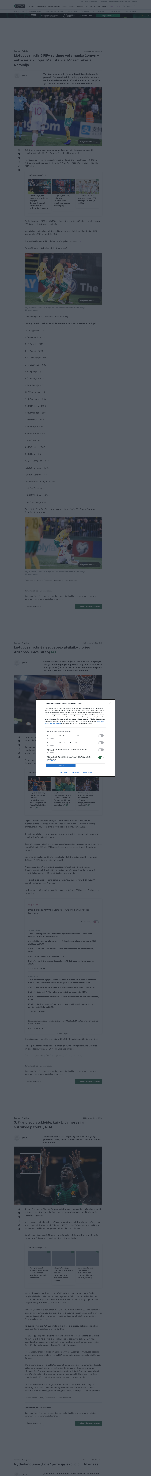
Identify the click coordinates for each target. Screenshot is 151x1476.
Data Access (75, 772)
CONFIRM (61, 765)
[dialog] (75, 738)
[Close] (111, 703)
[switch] (101, 735)
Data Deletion (63, 772)
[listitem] (75, 731)
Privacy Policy (87, 772)
